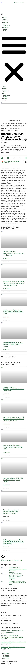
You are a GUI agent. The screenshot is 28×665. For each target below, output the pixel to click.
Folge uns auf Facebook (11, 560)
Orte (4, 24)
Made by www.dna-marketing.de (9, 662)
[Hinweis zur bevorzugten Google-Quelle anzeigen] (25, 162)
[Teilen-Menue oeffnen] (14, 158)
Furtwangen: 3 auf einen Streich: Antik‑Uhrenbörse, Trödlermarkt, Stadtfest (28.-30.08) (14, 283)
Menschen (5, 22)
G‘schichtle (6, 20)
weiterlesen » (11, 572)
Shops (5, 29)
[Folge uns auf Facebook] (3, 556)
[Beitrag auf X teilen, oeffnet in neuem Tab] (25, 158)
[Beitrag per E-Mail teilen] (8, 158)
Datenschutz (6, 653)
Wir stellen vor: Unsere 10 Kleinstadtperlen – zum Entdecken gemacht (11, 511)
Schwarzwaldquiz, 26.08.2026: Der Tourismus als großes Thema (13, 344)
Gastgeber (5, 27)
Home (4, 17)
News (4, 19)
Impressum (6, 655)
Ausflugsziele (6, 25)
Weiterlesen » (6, 258)
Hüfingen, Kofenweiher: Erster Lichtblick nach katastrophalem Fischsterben (13, 541)
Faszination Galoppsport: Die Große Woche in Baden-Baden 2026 (13, 311)
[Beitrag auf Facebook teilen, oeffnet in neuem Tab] (19, 158)
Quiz (4, 30)
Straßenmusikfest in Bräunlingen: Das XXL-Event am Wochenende (13, 253)
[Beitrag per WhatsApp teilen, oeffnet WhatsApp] (2, 158)
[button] (2, 14)
